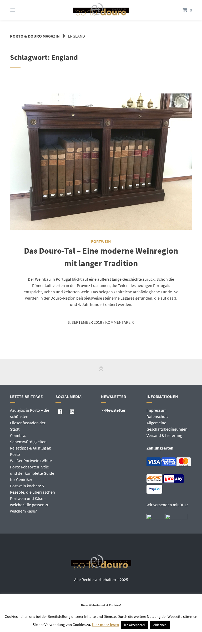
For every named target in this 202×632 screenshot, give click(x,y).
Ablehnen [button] (159, 625)
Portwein (101, 241)
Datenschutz (158, 416)
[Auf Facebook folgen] (60, 411)
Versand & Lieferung (164, 435)
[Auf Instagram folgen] (72, 411)
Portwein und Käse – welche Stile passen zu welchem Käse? (29, 505)
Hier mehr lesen (105, 624)
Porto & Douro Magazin (35, 36)
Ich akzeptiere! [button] (134, 625)
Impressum (156, 410)
